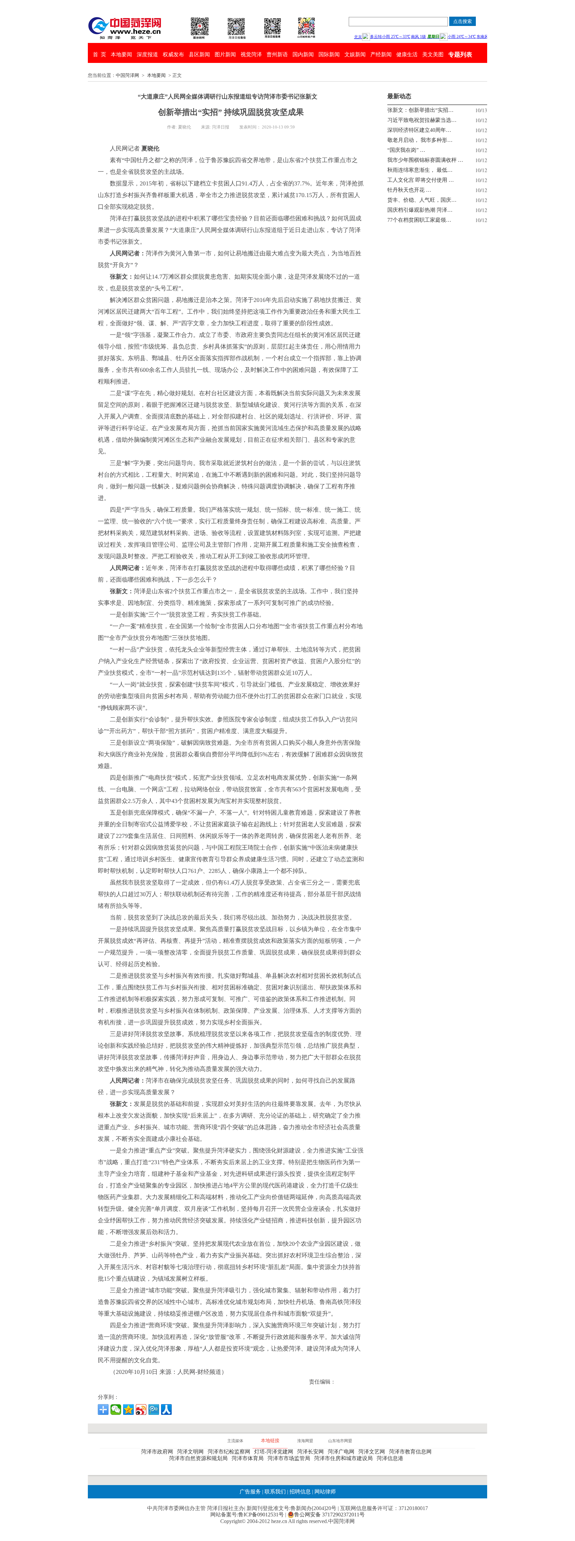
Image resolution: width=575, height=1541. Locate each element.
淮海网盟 (305, 1440)
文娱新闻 (355, 54)
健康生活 (407, 54)
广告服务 (250, 1491)
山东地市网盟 (340, 1440)
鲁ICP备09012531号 (261, 1514)
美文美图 (433, 54)
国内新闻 (303, 54)
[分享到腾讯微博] (153, 1409)
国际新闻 (329, 54)
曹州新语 (277, 54)
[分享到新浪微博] (141, 1409)
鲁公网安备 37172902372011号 (329, 1514)
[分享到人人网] (166, 1409)
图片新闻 (225, 54)
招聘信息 (300, 1491)
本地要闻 (121, 54)
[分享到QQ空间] (128, 1409)
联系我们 (275, 1491)
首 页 (99, 54)
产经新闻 (381, 54)
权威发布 (173, 54)
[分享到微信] (115, 1409)
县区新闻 (199, 54)
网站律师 (324, 1491)
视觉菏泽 (251, 54)
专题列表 (460, 54)
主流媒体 (235, 1440)
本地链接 (270, 1440)
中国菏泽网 (127, 75)
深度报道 (147, 54)
